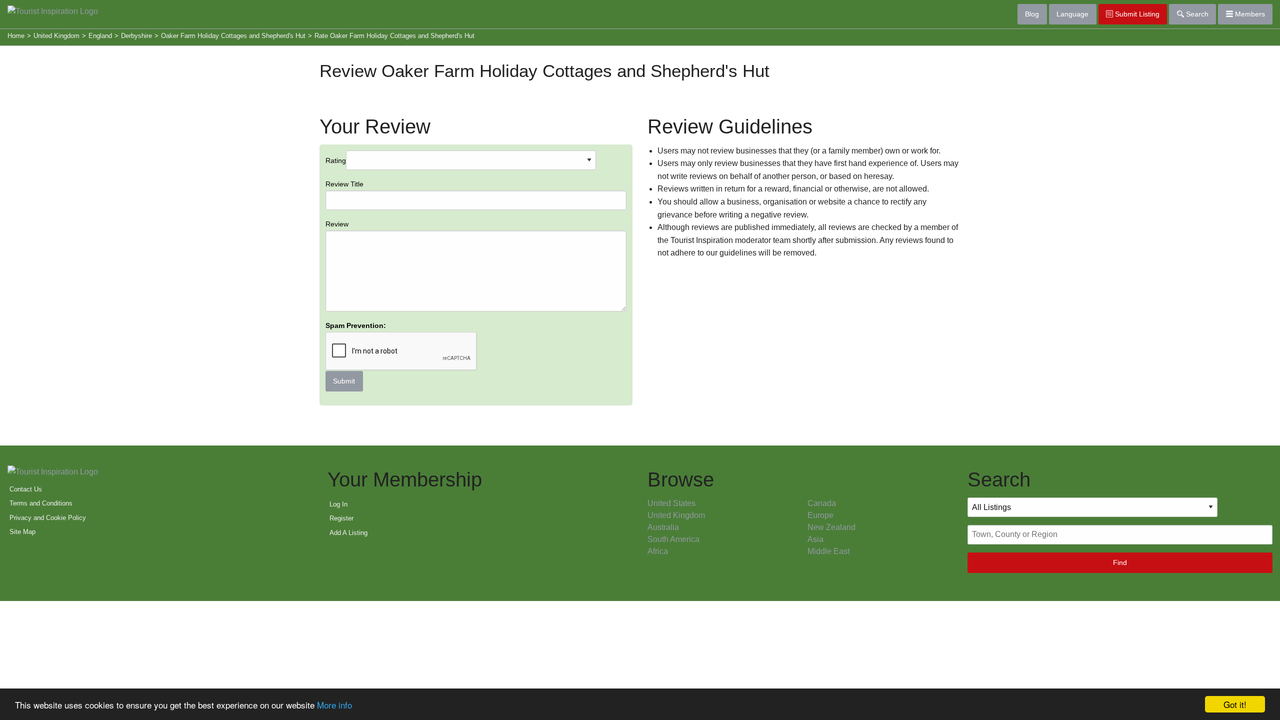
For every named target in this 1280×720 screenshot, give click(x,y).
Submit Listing (1136, 14)
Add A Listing (349, 532)
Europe (821, 515)
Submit (344, 381)
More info (334, 704)
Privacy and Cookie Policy (48, 518)
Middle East (829, 551)
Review (337, 224)
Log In (339, 504)
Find (1120, 562)
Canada (822, 503)
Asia (816, 539)
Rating (356, 271)
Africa (658, 551)
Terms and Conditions (41, 503)
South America (674, 539)
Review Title (345, 184)
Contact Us (26, 489)
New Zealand (832, 527)
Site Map (23, 532)
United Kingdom (676, 515)
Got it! (1235, 704)
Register (342, 518)
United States (672, 503)
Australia (663, 527)
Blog (1032, 14)
